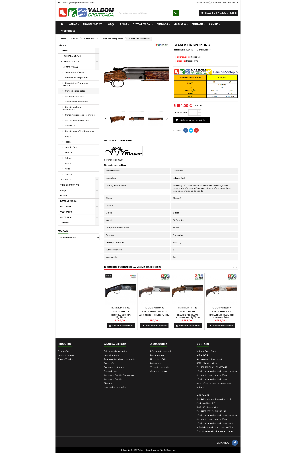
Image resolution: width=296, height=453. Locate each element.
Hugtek (68, 174)
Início (62, 45)
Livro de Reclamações (115, 387)
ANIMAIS (213, 24)
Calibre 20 (70, 125)
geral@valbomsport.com (81, 2)
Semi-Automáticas (74, 72)
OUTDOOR (162, 24)
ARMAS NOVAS (71, 66)
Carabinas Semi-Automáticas (72, 108)
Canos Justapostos (74, 96)
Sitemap (108, 383)
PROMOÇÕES (68, 30)
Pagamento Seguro (114, 367)
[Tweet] (191, 130)
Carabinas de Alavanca (77, 120)
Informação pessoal (160, 351)
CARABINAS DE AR (72, 56)
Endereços (155, 363)
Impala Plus (71, 147)
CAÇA (111, 24)
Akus (67, 168)
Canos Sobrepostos (75, 90)
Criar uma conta (230, 2)
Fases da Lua (110, 371)
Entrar (214, 2)
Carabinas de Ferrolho (76, 101)
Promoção (63, 351)
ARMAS (73, 24)
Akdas (68, 163)
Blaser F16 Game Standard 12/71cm (188, 316)
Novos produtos (66, 355)
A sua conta (158, 344)
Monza (68, 152)
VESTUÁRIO (180, 24)
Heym (68, 136)
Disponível (187, 57)
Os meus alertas (158, 371)
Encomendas (157, 355)
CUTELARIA (197, 24)
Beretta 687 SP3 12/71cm (121, 316)
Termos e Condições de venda (119, 359)
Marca (200, 49)
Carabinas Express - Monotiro (80, 114)
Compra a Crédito (113, 379)
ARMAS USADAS (71, 61)
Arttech (68, 158)
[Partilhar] (185, 130)
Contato (203, 344)
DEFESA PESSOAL (142, 24)
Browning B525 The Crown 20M (221, 316)
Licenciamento (111, 355)
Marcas (63, 231)
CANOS (67, 179)
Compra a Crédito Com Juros (119, 375)
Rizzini (68, 141)
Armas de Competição (76, 77)
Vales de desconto (159, 367)
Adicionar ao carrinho (191, 120)
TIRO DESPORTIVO (93, 24)
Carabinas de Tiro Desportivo (80, 131)
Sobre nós (109, 363)
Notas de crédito (158, 359)
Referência (179, 49)
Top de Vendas (65, 359)
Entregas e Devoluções (115, 351)
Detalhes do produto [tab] (118, 140)
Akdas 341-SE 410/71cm (154, 315)
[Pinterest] (196, 130)
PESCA (123, 24)
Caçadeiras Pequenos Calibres (75, 84)
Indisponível (185, 61)
